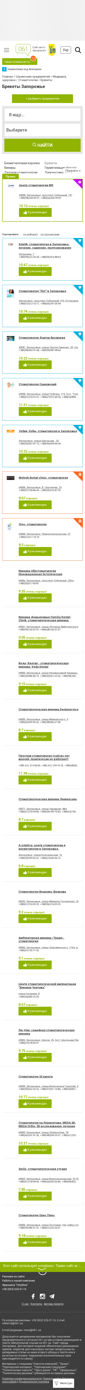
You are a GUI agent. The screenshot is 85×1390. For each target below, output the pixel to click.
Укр (66, 50)
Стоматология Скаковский (37, 384)
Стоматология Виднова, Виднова (42, 891)
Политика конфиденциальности (22, 1378)
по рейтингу (30, 234)
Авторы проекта (53, 1304)
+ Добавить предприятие (42, 98)
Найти (44, 145)
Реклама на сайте (13, 1276)
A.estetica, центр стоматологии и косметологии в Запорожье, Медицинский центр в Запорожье (43, 849)
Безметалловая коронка (22, 163)
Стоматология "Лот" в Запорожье (42, 291)
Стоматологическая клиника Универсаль (48, 799)
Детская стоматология (20, 172)
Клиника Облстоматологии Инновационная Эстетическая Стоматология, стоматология (40, 574)
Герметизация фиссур (60, 167)
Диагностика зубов (59, 172)
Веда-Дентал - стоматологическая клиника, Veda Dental (44, 665)
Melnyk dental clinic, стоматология (43, 477)
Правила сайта (52, 1378)
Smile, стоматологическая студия (43, 1168)
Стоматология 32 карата (36, 1076)
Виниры (9, 167)
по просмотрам (50, 234)
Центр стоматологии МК (36, 185)
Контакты (36, 1304)
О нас (25, 1304)
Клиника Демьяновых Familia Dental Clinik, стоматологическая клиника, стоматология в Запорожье (44, 620)
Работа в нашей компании (18, 1280)
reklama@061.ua (12, 1323)
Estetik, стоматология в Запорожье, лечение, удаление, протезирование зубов (45, 248)
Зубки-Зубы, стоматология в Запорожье (48, 431)
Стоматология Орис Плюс (37, 1215)
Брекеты (51, 163)
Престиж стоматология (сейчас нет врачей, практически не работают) (44, 757)
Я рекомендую (37, 212)
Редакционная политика (34, 1381)
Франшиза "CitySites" (15, 1285)
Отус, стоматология (33, 524)
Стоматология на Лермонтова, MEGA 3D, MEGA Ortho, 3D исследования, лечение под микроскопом (47, 1126)
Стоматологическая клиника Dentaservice (48, 709)
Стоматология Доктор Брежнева (42, 337)
